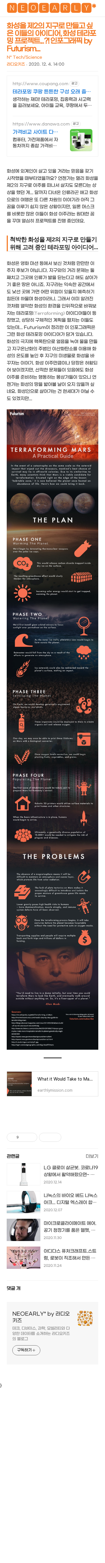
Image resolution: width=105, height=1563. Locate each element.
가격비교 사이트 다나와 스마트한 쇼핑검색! (35, 132)
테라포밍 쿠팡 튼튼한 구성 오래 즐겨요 (52, 92)
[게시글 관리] (30, 1137)
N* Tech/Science (24, 57)
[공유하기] (23, 1137)
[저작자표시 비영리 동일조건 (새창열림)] (68, 1137)
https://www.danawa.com (41, 124)
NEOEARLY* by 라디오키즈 (41, 1317)
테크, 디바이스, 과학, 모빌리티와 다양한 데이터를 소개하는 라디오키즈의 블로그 (41, 1333)
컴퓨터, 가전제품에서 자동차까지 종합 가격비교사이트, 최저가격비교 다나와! (35, 143)
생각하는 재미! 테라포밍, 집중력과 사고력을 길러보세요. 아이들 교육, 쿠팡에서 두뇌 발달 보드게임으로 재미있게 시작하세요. (52, 103)
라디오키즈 (16, 64)
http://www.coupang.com (40, 83)
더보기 (92, 1156)
